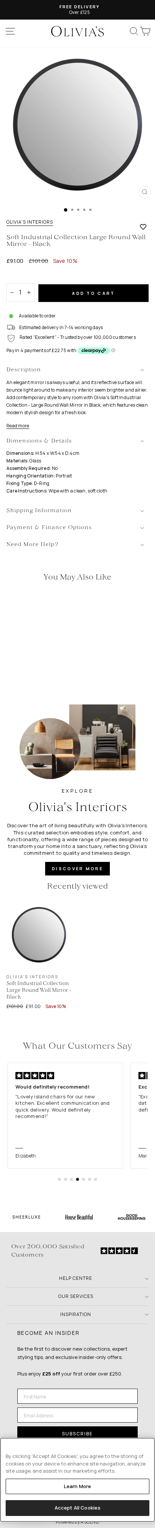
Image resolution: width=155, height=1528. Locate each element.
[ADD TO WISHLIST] (143, 226)
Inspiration (75, 1314)
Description (23, 370)
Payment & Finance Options (49, 528)
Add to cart (93, 293)
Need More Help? (32, 544)
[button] (59, 1179)
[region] (77, 1480)
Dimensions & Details (39, 441)
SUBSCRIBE (77, 1433)
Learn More (77, 1486)
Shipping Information (39, 511)
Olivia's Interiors (29, 222)
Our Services (75, 1296)
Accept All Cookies (77, 1507)
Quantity (19, 276)
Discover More (77, 868)
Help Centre (75, 1278)
